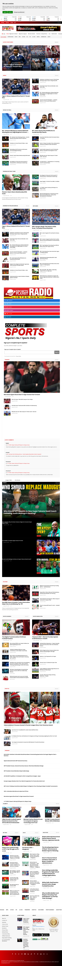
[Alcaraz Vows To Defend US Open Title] (35, 664)
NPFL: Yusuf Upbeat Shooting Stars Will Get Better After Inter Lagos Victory (49, 246)
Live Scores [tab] (17, 480)
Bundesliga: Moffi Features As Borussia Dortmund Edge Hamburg (18, 150)
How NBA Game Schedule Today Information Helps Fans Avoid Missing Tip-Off (16, 603)
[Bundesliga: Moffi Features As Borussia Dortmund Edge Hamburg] (5, 151)
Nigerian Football (13, 33)
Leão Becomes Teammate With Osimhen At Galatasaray (24, 405)
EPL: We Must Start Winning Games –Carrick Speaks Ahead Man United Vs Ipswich (19, 138)
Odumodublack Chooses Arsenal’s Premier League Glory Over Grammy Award (28, 725)
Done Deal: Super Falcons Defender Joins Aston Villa (53, 53)
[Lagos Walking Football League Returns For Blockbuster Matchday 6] (35, 670)
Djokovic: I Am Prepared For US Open (48, 656)
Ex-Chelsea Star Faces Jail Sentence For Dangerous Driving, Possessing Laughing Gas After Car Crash (34, 736)
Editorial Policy (5, 932)
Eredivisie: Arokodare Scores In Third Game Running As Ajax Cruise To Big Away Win (38, 65)
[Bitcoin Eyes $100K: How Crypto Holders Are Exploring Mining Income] (5, 645)
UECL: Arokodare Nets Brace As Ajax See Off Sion (16, 791)
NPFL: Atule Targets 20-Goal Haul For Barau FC (49, 233)
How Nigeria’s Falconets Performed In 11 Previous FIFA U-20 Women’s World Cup (18, 162)
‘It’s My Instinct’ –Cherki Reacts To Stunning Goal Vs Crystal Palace (49, 162)
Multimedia (54, 33)
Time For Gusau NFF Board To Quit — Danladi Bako (50, 606)
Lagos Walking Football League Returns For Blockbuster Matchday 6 (49, 669)
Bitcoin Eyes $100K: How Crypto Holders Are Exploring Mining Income (19, 644)
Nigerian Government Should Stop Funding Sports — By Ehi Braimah (49, 586)
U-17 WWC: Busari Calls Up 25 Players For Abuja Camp (49, 188)
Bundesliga (43, 36)
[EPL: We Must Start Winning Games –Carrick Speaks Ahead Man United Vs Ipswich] (5, 138)
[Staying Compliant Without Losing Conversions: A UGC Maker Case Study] (5, 651)
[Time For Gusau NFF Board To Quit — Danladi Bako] (35, 607)
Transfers (38, 33)
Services (7, 22)
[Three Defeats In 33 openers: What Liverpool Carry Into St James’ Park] (35, 600)
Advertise (4, 922)
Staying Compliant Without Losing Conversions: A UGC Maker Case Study (18, 650)
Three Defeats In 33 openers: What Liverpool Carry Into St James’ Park (49, 599)
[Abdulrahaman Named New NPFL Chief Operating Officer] (35, 259)
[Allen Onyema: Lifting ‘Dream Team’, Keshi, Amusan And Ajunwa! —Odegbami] (25, 855)
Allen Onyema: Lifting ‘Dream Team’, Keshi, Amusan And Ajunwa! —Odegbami (34, 855)
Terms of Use (5, 924)
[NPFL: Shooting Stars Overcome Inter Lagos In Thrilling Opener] (35, 253)
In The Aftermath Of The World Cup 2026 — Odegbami (35, 890)
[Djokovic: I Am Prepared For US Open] (35, 658)
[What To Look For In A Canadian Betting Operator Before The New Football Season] (5, 892)
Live (49, 33)
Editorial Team (5, 926)
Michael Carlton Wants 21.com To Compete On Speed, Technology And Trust (33, 821)
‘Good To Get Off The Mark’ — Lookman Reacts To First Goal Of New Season (48, 100)
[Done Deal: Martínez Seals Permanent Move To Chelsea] (35, 138)
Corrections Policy (6, 934)
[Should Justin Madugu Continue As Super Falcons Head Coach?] (48, 566)
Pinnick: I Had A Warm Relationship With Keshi (20, 155)
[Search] (59, 22)
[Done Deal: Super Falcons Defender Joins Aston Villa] (35, 87)
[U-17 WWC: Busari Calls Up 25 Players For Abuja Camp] (35, 189)
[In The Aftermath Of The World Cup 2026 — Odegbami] (25, 890)
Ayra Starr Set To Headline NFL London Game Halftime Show (25, 730)
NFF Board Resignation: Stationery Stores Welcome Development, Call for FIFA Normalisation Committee (49, 195)
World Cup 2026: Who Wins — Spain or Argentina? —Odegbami (34, 897)
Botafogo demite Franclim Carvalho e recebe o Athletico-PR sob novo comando (15, 864)
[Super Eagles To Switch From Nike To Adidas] (35, 183)
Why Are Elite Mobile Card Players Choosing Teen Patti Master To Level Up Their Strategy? (50, 895)
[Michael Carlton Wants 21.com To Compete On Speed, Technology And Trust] (33, 812)
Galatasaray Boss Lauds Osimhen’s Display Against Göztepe (19, 277)
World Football (31, 33)
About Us (4, 918)
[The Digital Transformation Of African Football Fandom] (16, 627)
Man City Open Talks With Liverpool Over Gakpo (22, 399)
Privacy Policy (5, 930)
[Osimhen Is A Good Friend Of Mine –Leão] (5, 145)
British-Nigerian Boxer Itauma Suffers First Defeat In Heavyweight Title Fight (49, 651)
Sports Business (50, 909)
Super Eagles (10, 36)
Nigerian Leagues (23, 33)
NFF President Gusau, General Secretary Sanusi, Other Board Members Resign (23, 766)
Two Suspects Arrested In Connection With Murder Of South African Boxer (28, 742)
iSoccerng (41, 909)
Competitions (44, 33)
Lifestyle (34, 909)
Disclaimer (4, 928)
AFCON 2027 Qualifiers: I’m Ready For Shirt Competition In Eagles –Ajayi (22, 776)
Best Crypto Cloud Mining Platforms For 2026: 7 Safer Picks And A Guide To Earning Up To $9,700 (19, 657)
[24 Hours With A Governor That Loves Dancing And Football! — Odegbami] (25, 882)
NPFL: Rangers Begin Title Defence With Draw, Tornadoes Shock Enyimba (37, 52)
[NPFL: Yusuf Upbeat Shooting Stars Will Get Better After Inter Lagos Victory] (35, 247)
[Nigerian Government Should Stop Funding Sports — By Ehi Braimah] (35, 587)
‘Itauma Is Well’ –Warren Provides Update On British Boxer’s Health (45, 637)
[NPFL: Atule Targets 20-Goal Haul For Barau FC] (35, 234)
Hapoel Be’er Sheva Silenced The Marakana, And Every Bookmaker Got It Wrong (49, 593)
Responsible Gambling (6, 937)
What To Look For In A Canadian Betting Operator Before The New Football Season (14, 892)
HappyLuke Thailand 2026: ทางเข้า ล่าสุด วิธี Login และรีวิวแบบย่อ (10, 849)
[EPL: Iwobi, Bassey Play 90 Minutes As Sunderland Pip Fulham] (46, 121)
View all (56, 42)
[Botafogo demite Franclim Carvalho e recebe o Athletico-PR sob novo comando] (5, 864)
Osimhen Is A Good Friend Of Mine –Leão (19, 143)
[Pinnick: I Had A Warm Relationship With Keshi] (5, 157)
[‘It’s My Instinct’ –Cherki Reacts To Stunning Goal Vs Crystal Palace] (35, 163)
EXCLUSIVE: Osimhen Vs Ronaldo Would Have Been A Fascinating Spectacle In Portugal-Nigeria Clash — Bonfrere (30, 755)
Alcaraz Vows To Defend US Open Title (48, 662)
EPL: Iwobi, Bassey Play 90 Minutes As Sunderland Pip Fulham (43, 131)
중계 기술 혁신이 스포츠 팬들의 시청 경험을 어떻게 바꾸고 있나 (15, 872)
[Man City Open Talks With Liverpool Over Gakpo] (7, 401)
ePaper (11, 22)
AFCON (23, 36)
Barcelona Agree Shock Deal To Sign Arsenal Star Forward (22, 394)
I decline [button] (10, 12)
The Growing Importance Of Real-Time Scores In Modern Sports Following (50, 849)
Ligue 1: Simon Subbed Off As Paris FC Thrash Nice (13, 65)
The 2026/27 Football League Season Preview (12, 540)
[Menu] (3, 34)
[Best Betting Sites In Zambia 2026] (5, 886)
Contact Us (4, 920)
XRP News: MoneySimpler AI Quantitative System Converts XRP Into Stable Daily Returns (19, 670)
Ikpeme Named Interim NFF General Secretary (15, 760)
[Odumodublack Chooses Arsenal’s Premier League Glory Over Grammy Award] (32, 707)
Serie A (38, 36)
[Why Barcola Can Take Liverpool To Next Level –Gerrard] (35, 157)
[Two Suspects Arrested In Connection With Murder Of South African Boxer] (7, 743)
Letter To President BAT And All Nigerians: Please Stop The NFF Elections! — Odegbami (34, 874)
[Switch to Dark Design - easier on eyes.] (58, 22)
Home (7, 33)
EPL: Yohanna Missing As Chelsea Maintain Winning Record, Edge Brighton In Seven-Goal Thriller (53, 64)
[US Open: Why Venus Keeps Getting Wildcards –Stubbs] (35, 676)
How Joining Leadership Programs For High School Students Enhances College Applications (50, 872)
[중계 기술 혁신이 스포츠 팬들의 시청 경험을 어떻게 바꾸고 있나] (5, 872)
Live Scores (3, 37)
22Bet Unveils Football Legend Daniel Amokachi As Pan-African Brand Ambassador (11, 821)
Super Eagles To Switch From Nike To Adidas (49, 181)
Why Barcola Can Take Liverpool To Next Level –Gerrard (49, 156)
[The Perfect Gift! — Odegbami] (31, 841)
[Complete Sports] (8, 28)
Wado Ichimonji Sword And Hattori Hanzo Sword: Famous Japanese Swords (51, 838)
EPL (30, 36)
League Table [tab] (8, 480)
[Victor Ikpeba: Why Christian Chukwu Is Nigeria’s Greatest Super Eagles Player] (48, 529)
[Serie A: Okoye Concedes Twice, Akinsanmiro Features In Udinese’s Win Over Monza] (35, 145)
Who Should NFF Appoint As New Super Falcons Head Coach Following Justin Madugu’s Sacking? (30, 512)
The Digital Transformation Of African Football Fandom (14, 637)
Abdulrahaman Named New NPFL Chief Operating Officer (48, 258)
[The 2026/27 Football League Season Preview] (48, 547)
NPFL (20, 36)
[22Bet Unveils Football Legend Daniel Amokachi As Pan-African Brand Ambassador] (11, 812)
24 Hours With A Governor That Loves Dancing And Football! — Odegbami (35, 882)
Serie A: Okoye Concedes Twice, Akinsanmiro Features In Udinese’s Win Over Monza (50, 144)
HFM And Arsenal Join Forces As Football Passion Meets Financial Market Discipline (19, 677)
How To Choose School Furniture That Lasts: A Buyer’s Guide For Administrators (49, 860)
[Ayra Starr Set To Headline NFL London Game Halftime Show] (7, 731)
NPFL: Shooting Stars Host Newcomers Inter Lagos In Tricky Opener (49, 264)
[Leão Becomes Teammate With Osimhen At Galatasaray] (7, 407)
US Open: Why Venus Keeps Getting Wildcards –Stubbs (47, 675)
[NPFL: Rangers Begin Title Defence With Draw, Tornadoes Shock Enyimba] (46, 217)
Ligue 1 (49, 36)
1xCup (16, 36)
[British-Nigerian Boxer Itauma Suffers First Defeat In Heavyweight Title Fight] (35, 652)
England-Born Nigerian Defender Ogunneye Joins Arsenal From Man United (19, 265)
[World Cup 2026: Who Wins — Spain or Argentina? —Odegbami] (25, 897)
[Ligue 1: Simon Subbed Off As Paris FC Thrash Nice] (16, 58)
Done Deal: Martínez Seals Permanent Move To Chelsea (49, 138)
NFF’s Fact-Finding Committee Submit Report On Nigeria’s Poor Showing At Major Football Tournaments (31, 786)
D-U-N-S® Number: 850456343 (6, 940)
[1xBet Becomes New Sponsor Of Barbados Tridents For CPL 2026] (5, 857)
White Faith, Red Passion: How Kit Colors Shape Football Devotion (50, 884)
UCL (27, 36)
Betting (2, 22)
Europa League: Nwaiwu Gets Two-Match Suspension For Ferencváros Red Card (24, 781)
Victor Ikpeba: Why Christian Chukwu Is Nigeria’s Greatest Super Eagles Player (17, 522)
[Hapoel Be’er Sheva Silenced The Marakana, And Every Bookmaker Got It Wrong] (35, 594)
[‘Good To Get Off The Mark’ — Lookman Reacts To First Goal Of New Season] (35, 101)
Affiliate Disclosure (6, 935)
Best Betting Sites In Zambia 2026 (14, 885)
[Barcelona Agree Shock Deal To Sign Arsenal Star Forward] (32, 377)
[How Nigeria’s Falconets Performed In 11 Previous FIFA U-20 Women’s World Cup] (5, 163)
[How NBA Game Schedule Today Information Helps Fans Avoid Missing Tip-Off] (16, 593)
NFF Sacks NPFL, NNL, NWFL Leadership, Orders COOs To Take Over (48, 270)
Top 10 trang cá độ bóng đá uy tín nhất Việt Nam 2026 (14, 879)
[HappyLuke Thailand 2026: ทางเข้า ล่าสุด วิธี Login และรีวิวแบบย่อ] (11, 841)
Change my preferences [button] (19, 12)
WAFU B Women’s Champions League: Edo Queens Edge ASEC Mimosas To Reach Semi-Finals (49, 277)
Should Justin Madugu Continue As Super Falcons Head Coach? (16, 559)
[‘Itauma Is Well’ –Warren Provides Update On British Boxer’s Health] (46, 627)
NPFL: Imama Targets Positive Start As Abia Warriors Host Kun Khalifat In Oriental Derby (49, 240)
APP (15, 22)
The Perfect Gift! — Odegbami (28, 848)
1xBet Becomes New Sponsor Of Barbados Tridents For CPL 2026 (14, 857)
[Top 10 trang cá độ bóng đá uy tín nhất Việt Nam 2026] (5, 879)
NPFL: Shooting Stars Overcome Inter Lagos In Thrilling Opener (49, 252)
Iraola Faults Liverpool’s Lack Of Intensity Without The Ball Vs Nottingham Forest (49, 150)
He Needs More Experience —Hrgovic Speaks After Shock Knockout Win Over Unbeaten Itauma (49, 644)
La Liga (33, 36)
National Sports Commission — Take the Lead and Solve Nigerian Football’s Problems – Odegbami (35, 865)
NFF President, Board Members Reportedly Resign (16, 771)
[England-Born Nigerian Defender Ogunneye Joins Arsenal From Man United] (5, 265)
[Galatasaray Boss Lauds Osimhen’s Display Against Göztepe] (5, 278)
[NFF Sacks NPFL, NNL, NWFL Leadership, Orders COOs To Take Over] (35, 271)
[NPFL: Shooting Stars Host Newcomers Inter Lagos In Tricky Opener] (35, 265)
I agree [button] (4, 12)
